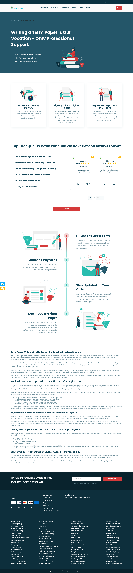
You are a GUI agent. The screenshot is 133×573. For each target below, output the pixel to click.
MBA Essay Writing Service (19, 559)
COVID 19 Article (76, 547)
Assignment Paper (16, 521)
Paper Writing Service (17, 556)
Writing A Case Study (45, 538)
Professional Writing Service (47, 531)
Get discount (112, 478)
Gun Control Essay (77, 531)
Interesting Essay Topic (78, 556)
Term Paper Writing (17, 526)
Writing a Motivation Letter (114, 563)
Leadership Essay (111, 533)
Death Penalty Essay (77, 528)
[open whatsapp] (2, 284)
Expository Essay (16, 547)
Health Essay (110, 535)
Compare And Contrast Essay (80, 526)
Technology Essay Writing (113, 556)
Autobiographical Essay (46, 561)
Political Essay (75, 533)
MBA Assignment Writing (46, 534)
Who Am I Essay (76, 521)
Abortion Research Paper (113, 524)
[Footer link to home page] (19, 495)
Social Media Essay (111, 521)
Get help (66, 208)
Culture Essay (110, 531)
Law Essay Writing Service (46, 556)
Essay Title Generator (51, 511)
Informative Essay (16, 549)
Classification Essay (77, 524)
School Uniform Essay (112, 538)
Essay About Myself (77, 540)
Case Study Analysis (17, 535)
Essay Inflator (75, 552)
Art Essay (74, 535)
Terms (13, 508)
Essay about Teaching (45, 548)
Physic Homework (111, 542)
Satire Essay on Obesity (78, 561)
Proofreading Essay (45, 529)
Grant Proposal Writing (78, 559)
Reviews (74, 7)
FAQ (81, 7)
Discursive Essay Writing (113, 547)
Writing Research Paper (46, 521)
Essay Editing (43, 526)
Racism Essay (110, 528)
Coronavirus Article (77, 549)
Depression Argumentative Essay (49, 546)
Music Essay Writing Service (47, 551)
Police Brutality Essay (112, 552)
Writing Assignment (45, 536)
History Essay (75, 538)
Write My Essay (43, 543)
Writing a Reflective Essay (46, 553)
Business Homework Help (18, 563)
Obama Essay (110, 554)
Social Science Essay (77, 563)
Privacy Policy (22, 508)
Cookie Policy (31, 508)
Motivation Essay (111, 561)
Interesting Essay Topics (18, 528)
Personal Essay (15, 542)
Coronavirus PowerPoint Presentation (82, 545)
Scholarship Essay (16, 524)
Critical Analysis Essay (17, 540)
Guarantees (54, 7)
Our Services (44, 7)
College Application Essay (18, 545)
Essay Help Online (44, 524)
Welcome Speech (16, 533)
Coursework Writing (17, 531)
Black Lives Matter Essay (113, 526)
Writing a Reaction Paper (18, 561)
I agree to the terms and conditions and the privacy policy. (86, 483)
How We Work (65, 7)
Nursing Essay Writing (112, 540)
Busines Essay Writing (45, 563)
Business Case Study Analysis (20, 538)
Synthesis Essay (43, 558)
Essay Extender (48, 508)
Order (119, 8)
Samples (88, 7)
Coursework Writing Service (79, 554)
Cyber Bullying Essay (112, 545)
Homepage (15, 20)
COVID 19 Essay (76, 542)
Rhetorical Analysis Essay (18, 552)
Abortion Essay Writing (113, 549)
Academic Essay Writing (46, 541)
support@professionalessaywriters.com (111, 2)
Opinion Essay (15, 554)
